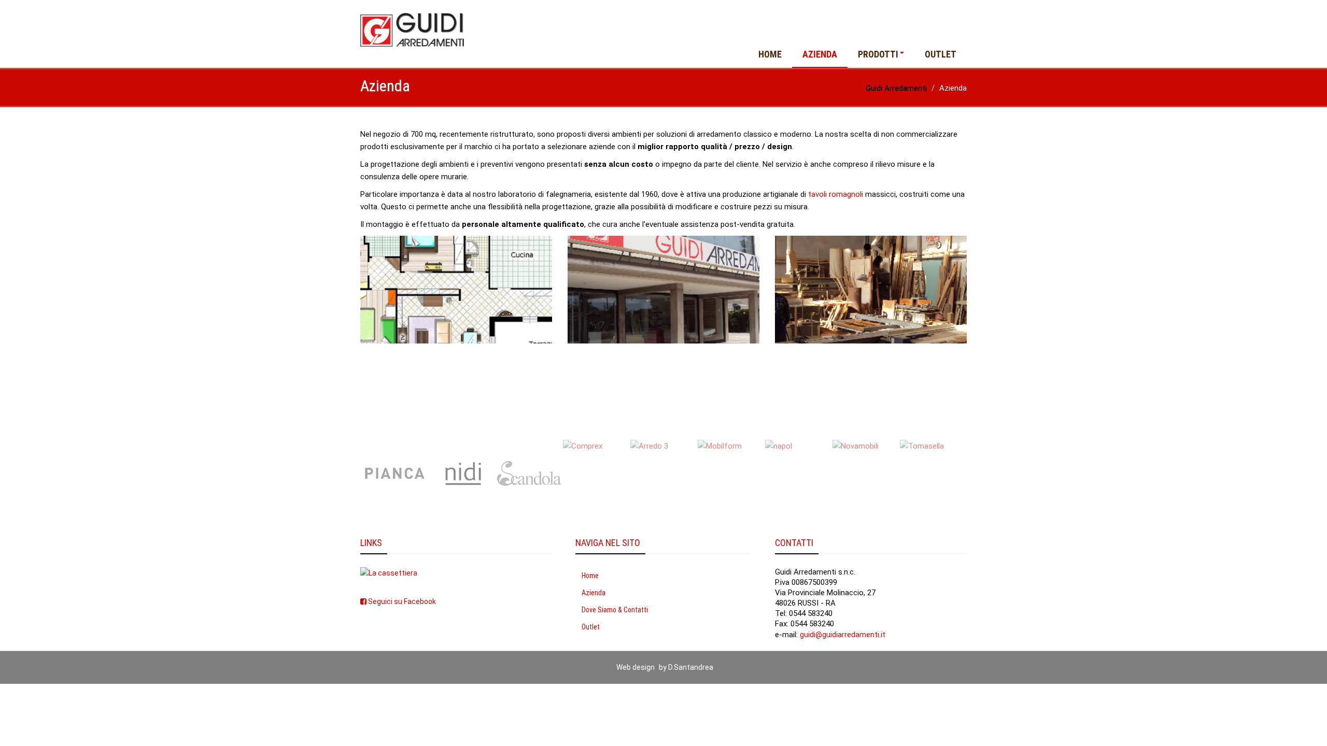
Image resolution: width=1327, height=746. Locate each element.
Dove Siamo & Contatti (615, 610)
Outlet (940, 54)
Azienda (819, 54)
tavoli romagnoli (835, 194)
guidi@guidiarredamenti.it (842, 634)
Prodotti (878, 54)
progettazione (566, 206)
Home (770, 54)
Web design (635, 667)
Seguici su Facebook (401, 601)
